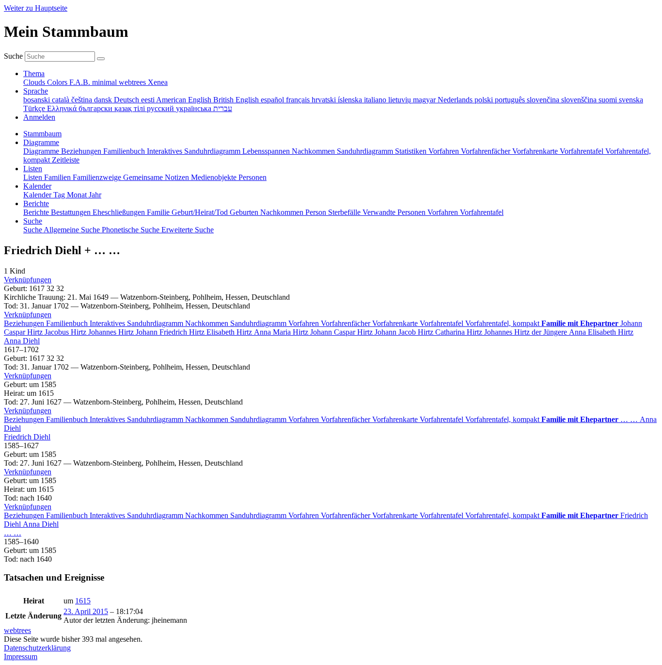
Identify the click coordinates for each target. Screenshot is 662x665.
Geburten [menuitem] (245, 212)
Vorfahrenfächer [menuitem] (486, 151)
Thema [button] (34, 73)
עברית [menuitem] (222, 108)
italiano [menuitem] (376, 100)
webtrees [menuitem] (133, 82)
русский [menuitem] (161, 108)
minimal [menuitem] (105, 82)
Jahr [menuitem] (95, 195)
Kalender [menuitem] (38, 195)
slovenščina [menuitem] (580, 100)
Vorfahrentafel (442, 323)
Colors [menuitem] (58, 82)
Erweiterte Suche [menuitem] (187, 230)
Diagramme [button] (41, 142)
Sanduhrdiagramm (259, 323)
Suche (13, 56)
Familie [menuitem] (159, 212)
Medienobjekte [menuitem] (214, 177)
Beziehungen (25, 323)
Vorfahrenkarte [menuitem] (536, 151)
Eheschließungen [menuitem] (120, 212)
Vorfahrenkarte (396, 323)
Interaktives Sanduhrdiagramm (137, 323)
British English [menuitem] (237, 100)
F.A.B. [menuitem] (80, 82)
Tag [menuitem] (60, 195)
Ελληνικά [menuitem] (63, 108)
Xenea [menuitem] (158, 82)
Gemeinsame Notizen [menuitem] (157, 177)
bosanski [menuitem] (37, 100)
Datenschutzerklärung (37, 648)
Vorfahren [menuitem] (444, 151)
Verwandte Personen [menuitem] (395, 212)
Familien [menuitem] (58, 177)
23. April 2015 (85, 611)
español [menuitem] (273, 100)
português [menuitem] (511, 100)
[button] (27, 280)
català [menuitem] (61, 100)
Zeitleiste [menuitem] (65, 160)
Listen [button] (32, 168)
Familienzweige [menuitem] (98, 177)
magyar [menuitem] (425, 100)
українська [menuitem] (194, 108)
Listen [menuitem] (33, 177)
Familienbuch (68, 323)
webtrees (17, 630)
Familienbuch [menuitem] (125, 151)
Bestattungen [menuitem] (72, 212)
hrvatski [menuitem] (325, 100)
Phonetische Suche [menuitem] (131, 230)
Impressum (20, 656)
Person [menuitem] (316, 212)
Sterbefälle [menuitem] (345, 212)
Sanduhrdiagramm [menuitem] (366, 151)
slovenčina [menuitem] (544, 100)
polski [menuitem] (484, 100)
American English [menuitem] (184, 100)
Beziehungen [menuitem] (82, 151)
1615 (83, 601)
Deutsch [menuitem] (127, 100)
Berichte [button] (36, 203)
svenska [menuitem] (631, 100)
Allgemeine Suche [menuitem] (73, 230)
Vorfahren (304, 323)
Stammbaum (42, 134)
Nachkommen (207, 323)
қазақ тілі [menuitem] (130, 108)
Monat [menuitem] (78, 195)
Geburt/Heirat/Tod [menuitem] (201, 212)
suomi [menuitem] (609, 100)
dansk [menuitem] (104, 100)
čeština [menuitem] (82, 100)
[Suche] (101, 58)
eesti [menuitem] (148, 100)
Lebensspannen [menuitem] (267, 151)
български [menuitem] (96, 108)
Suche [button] (32, 221)
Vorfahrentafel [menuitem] (582, 151)
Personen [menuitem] (252, 177)
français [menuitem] (299, 100)
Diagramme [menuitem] (42, 151)
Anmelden (39, 117)
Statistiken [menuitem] (411, 151)
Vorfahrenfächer (346, 323)
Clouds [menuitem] (35, 82)
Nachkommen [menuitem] (314, 151)
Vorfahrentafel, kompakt (503, 323)
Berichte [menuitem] (37, 212)
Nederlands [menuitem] (456, 100)
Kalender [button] (37, 186)
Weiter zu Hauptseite (35, 8)
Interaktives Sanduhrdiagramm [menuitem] (194, 151)
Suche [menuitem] (33, 230)
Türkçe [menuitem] (35, 108)
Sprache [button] (35, 91)
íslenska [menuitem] (351, 100)
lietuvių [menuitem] (400, 100)
